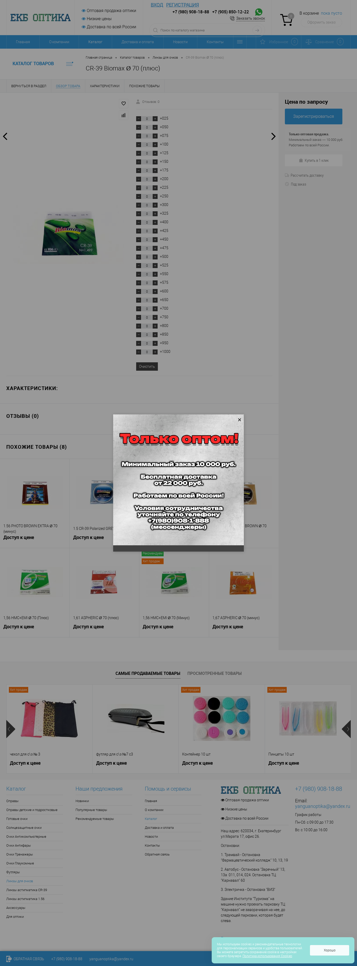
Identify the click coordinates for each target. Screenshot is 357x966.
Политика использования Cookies (267, 956)
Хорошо (330, 950)
